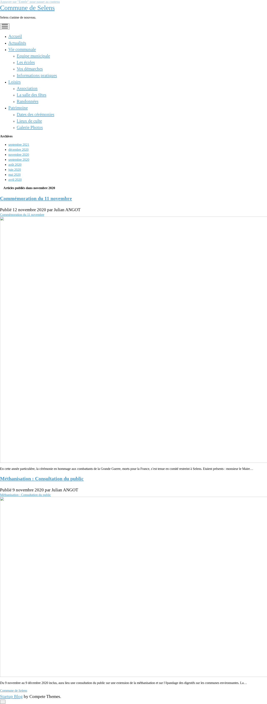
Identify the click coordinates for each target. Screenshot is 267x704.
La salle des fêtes (31, 94)
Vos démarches (30, 68)
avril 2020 (15, 179)
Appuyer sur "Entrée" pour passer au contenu (30, 2)
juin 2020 (14, 169)
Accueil (15, 36)
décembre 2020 (18, 149)
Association (27, 88)
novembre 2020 (18, 154)
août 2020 (14, 164)
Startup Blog (11, 696)
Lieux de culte (29, 120)
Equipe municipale (33, 55)
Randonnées (27, 101)
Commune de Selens (27, 7)
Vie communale (22, 49)
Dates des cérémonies (35, 114)
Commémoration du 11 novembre (36, 198)
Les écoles (26, 62)
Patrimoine (18, 107)
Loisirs (14, 81)
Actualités (17, 42)
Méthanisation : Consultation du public (42, 478)
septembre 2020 (18, 159)
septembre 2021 (18, 144)
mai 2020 (14, 174)
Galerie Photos (30, 127)
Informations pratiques (37, 75)
